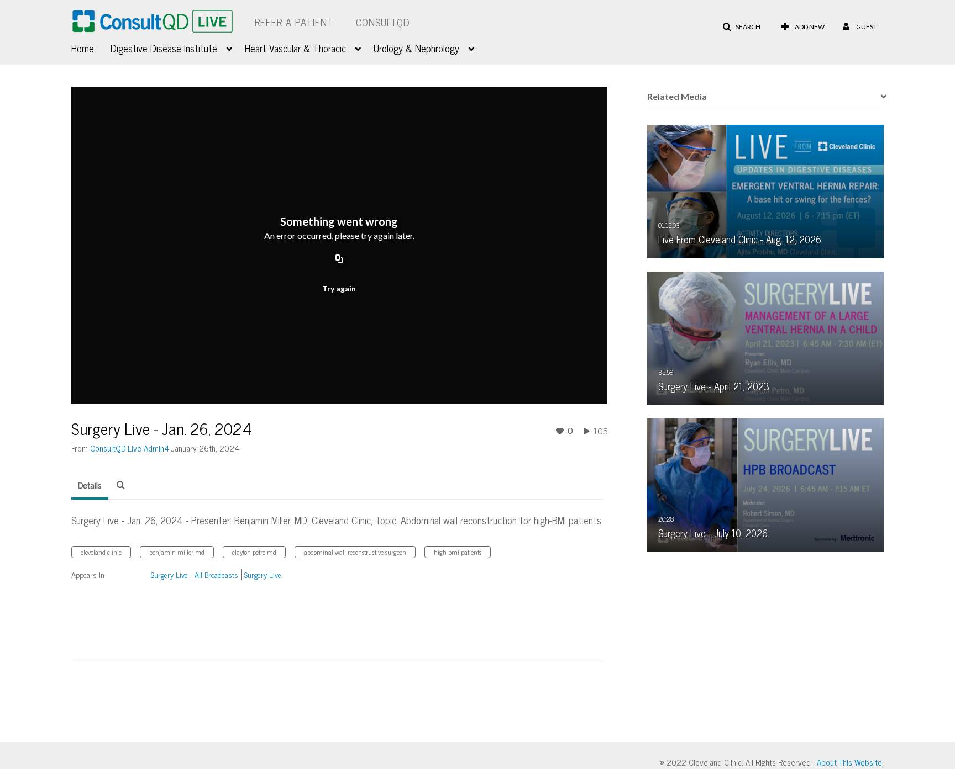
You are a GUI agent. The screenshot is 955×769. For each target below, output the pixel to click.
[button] (741, 27)
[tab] (89, 485)
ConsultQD (383, 22)
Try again (339, 288)
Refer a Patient (294, 22)
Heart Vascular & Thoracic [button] (295, 48)
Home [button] (82, 48)
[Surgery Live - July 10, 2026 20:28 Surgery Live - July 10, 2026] (765, 484)
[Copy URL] (339, 259)
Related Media (677, 96)
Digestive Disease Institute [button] (164, 48)
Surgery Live (262, 574)
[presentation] (880, 97)
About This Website (849, 762)
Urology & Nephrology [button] (416, 48)
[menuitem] (91, 47)
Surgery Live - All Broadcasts (194, 574)
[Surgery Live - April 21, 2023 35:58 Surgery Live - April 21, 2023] (765, 337)
